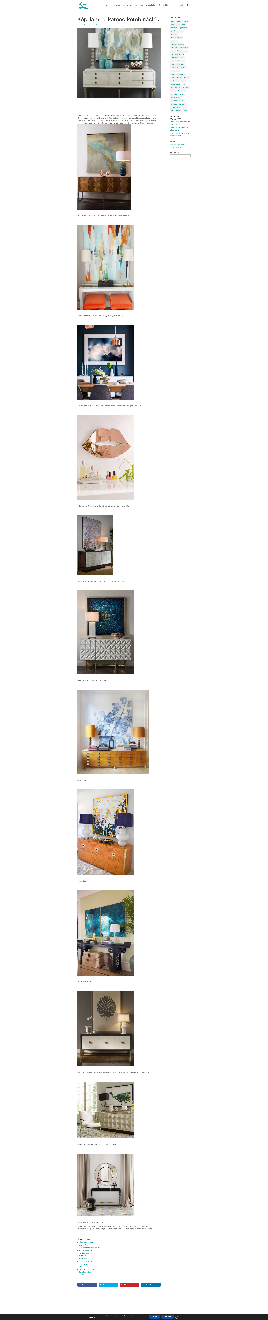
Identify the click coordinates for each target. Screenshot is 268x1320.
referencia (174, 94)
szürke (173, 107)
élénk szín (178, 111)
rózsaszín (181, 94)
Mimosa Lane (84, 1264)
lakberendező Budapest (178, 74)
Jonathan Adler (85, 1272)
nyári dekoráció (175, 87)
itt (136, 1229)
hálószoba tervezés (176, 37)
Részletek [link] (92, 1318)
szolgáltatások (129, 5)
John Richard (84, 1259)
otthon (173, 91)
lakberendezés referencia (178, 67)
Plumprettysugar (85, 1261)
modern (186, 77)
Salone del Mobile (176, 97)
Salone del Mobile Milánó (178, 104)
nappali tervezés (175, 84)
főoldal (108, 5)
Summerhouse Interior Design (90, 1248)
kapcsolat (179, 5)
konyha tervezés (182, 51)
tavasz (179, 107)
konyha (173, 51)
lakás (172, 77)
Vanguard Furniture (86, 1269)
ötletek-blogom (165, 5)
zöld (172, 111)
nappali (183, 81)
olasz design (185, 87)
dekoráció (179, 21)
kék (172, 54)
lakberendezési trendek (178, 61)
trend (184, 107)
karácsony (174, 41)
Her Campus (84, 1253)
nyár (184, 84)
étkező (185, 111)
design (186, 21)
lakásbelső (179, 77)
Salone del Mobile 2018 (177, 100)
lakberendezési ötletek (177, 64)
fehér (183, 24)
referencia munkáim (147, 5)
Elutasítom (167, 1317)
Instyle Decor (84, 1245)
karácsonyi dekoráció (177, 44)
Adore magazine (85, 1250)
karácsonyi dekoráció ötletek (179, 47)
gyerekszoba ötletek (177, 31)
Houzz (81, 1267)
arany (172, 21)
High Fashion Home (86, 1242)
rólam (117, 5)
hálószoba (174, 34)
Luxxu (81, 1275)
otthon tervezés (181, 91)
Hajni (84, 24)
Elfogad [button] (154, 1317)
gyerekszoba (183, 28)
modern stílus (175, 81)
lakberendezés (179, 54)
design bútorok (175, 24)
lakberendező (175, 71)
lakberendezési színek (177, 57)
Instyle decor (84, 1256)
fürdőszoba (174, 28)
